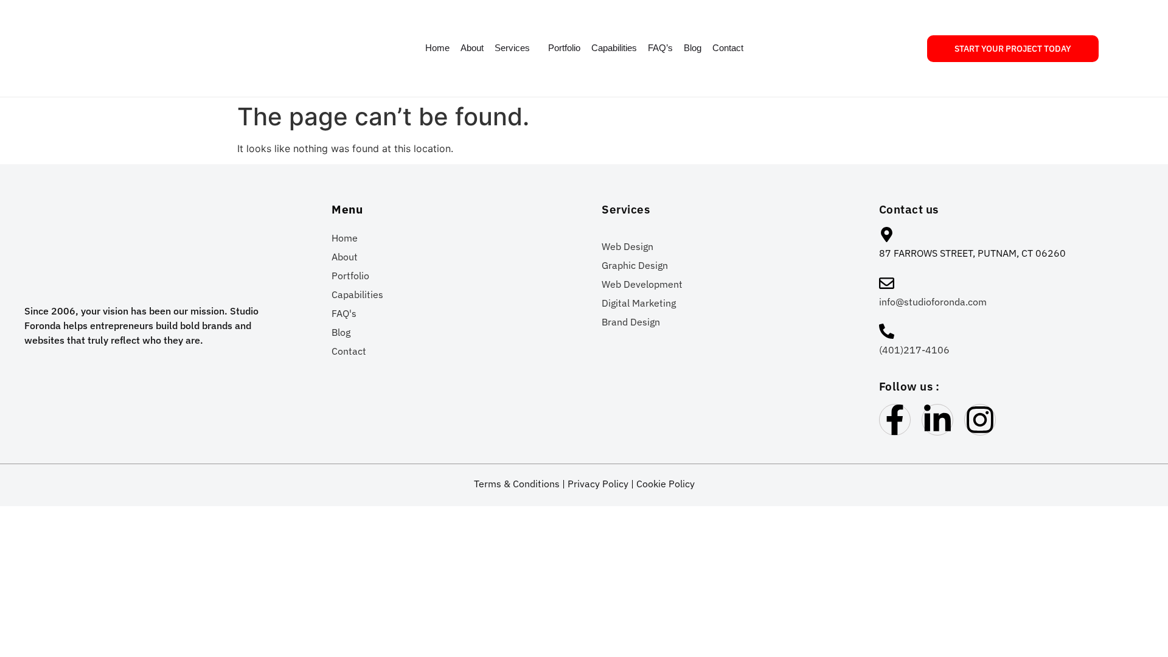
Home (437, 48)
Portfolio (564, 48)
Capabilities (614, 48)
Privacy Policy (598, 484)
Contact (727, 48)
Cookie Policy (665, 484)
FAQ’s (660, 48)
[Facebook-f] (895, 420)
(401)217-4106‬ (914, 350)
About (472, 48)
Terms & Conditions (517, 484)
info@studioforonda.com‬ (933, 302)
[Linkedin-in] (937, 420)
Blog (692, 48)
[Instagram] (980, 420)
